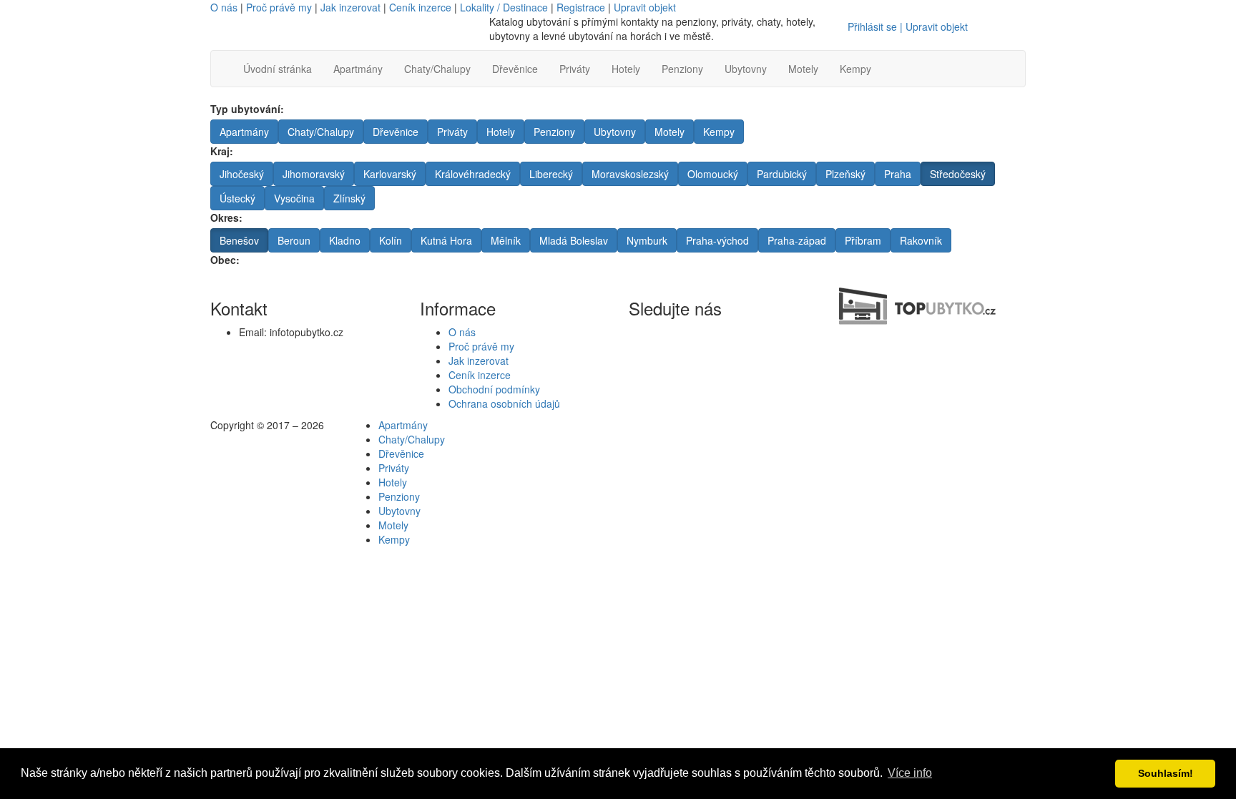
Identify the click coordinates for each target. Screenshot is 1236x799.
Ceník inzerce (420, 7)
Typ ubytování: (247, 109)
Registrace (580, 7)
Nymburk (647, 240)
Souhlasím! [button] (1165, 773)
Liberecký (551, 174)
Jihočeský (242, 174)
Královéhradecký (473, 174)
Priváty (574, 69)
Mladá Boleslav (573, 240)
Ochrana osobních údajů (504, 403)
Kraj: (221, 151)
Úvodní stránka (277, 69)
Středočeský (958, 174)
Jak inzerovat (350, 7)
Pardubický (782, 174)
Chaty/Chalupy (437, 69)
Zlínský (349, 198)
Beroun (294, 240)
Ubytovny (746, 69)
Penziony (682, 69)
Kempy (855, 69)
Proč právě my (279, 7)
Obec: (225, 260)
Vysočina (294, 198)
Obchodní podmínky (494, 389)
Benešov (239, 240)
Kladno (344, 240)
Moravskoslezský (630, 174)
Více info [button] (910, 773)
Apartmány (358, 69)
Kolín (390, 240)
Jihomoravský (314, 174)
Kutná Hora (446, 240)
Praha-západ (796, 240)
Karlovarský (389, 174)
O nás (223, 7)
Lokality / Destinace (504, 7)
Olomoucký (712, 174)
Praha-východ (717, 240)
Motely (803, 69)
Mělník (506, 240)
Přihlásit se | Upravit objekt (908, 26)
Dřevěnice (515, 69)
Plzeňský (845, 174)
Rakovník (921, 240)
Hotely (626, 69)
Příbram (863, 240)
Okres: (226, 217)
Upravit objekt (645, 7)
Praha (897, 174)
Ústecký (237, 198)
